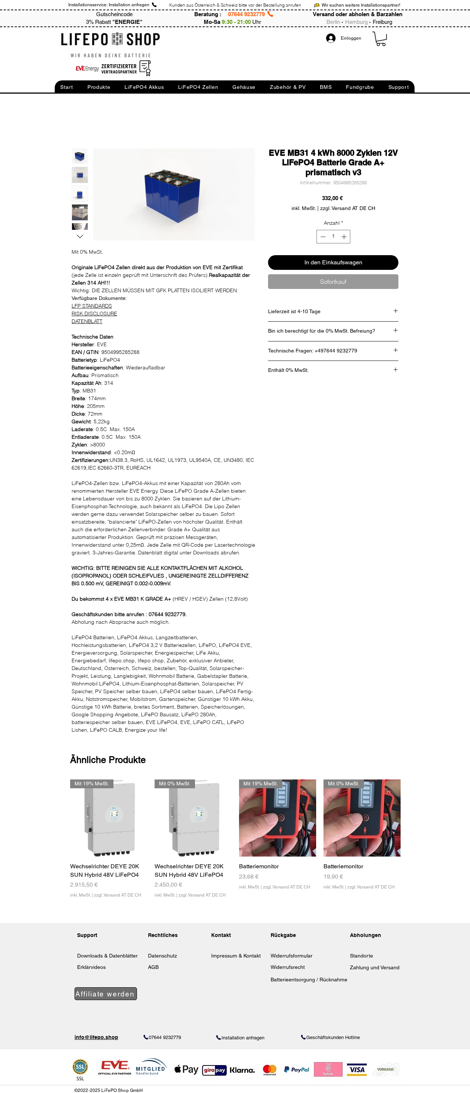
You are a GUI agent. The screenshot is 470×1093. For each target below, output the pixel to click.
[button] (67, 87)
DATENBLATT (87, 321)
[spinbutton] (333, 236)
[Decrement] (322, 236)
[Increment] (344, 236)
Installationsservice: (88, 4)
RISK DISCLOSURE (94, 313)
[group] (235, 842)
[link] (381, 39)
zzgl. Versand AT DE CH (117, 895)
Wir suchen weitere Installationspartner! (361, 5)
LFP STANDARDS (92, 306)
